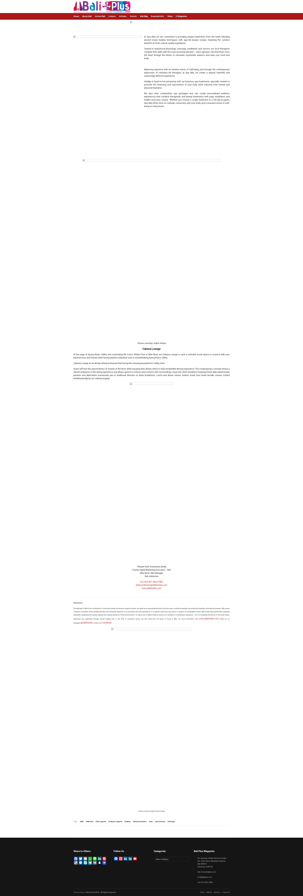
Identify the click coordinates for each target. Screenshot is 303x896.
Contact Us (226, 892)
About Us (217, 892)
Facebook (106, 622)
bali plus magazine (115, 821)
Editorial (209, 892)
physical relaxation (140, 821)
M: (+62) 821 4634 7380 (151, 581)
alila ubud (90, 821)
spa (151, 821)
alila (82, 821)
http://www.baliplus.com (206, 872)
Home (202, 892)
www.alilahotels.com (151, 588)
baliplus (128, 821)
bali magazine (101, 821)
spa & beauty (160, 821)
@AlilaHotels (87, 622)
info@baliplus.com (204, 877)
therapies (172, 821)
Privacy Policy (78, 892)
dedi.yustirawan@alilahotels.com (151, 585)
